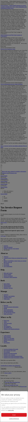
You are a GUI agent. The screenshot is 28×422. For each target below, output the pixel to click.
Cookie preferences (14, 418)
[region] (14, 406)
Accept (14, 415)
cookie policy (11, 410)
